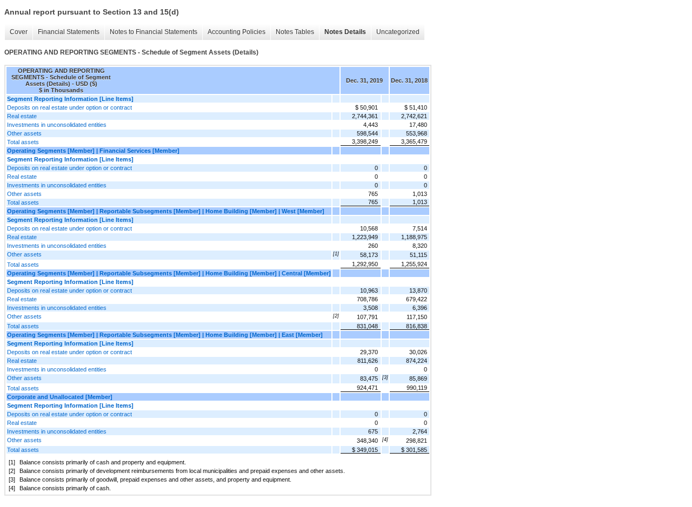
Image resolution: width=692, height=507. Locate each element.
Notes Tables (295, 32)
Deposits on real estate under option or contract (69, 107)
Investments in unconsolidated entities (57, 124)
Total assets (23, 142)
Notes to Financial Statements (153, 32)
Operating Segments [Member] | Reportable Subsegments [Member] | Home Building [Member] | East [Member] (165, 335)
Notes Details (345, 32)
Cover (19, 32)
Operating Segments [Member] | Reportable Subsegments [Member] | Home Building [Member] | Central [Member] (169, 273)
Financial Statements (68, 32)
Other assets (24, 133)
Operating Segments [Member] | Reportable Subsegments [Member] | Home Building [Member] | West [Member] (165, 211)
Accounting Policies (236, 32)
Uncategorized (398, 32)
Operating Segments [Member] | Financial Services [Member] (93, 150)
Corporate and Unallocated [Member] (59, 397)
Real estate (22, 116)
